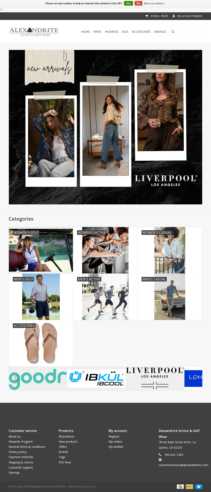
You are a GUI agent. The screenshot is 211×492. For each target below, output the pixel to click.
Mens (97, 32)
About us (15, 436)
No (138, 3)
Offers (63, 447)
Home (85, 32)
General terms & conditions (27, 447)
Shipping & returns (21, 462)
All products (66, 436)
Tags (62, 457)
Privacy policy (18, 452)
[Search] (171, 31)
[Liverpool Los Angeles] (155, 378)
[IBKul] (96, 378)
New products (68, 441)
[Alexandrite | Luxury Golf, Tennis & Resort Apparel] (37, 31)
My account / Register (189, 16)
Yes (128, 3)
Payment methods (21, 457)
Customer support (21, 467)
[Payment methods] (179, 486)
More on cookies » (154, 3)
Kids (125, 32)
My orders (115, 441)
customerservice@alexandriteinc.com (183, 465)
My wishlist (116, 447)
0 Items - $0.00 (159, 16)
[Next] (194, 378)
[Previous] (17, 378)
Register (114, 436)
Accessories (141, 32)
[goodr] (38, 378)
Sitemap (14, 473)
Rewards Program (21, 441)
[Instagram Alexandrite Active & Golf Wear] (116, 412)
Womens (111, 32)
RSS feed (65, 462)
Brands (160, 32)
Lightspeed (88, 486)
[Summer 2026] (105, 127)
